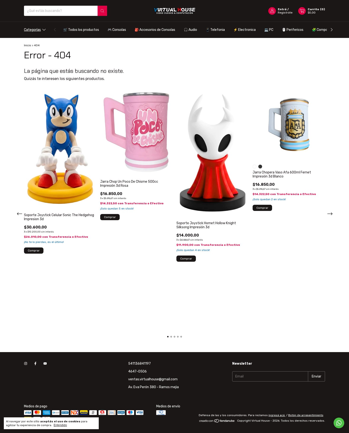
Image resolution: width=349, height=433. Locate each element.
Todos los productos (81, 30)
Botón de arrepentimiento (305, 415)
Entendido (60, 425)
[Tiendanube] (217, 422)
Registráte (285, 12)
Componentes (325, 30)
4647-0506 (137, 371)
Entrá (282, 9)
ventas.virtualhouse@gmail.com (153, 379)
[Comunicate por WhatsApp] (339, 423)
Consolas (117, 30)
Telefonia (215, 30)
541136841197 (139, 364)
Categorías (32, 30)
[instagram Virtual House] (25, 364)
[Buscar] (102, 11)
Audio (190, 30)
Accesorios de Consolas (155, 30)
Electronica (244, 30)
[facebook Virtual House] (35, 364)
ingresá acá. (277, 415)
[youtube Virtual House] (45, 364)
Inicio (27, 45)
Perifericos (292, 30)
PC (268, 30)
